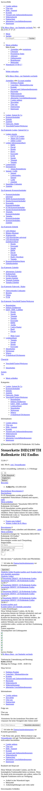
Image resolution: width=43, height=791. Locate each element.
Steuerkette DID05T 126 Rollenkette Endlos (18, 594)
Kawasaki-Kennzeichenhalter (13, 204)
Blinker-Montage (12, 233)
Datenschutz (10, 19)
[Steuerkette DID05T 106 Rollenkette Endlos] (18, 578)
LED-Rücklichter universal (16, 237)
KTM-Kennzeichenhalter (15, 207)
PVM (8, 297)
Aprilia (13, 325)
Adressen (14, 56)
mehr (3, 500)
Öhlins (8, 295)
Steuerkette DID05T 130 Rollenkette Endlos (18, 600)
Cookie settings (11, 6)
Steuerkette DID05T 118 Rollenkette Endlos (17, 587)
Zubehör (14, 182)
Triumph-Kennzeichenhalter (13, 213)
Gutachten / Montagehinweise (22, 85)
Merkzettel (15, 62)
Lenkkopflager (11, 338)
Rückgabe (14, 91)
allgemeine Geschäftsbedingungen (19, 21)
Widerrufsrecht (11, 17)
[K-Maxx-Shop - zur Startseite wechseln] (17, 28)
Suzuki (13, 158)
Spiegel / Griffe (11, 171)
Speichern (5, 570)
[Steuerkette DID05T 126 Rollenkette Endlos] (18, 591)
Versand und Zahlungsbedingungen (19, 15)
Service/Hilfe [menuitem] (16, 12)
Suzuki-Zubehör (12, 278)
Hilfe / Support (11, 10)
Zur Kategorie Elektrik (9, 227)
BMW (13, 145)
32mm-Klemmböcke (18, 169)
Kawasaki (14, 154)
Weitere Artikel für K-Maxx (16, 523)
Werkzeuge (10, 351)
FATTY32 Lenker (17, 136)
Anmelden (15, 49)
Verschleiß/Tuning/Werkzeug (17, 397)
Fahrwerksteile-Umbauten (15, 291)
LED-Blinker (11, 231)
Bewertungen (17, 491)
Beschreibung (6, 491)
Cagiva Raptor (16, 327)
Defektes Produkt (17, 83)
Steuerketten (10, 349)
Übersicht (14, 52)
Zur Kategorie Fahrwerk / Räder (13, 287)
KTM (13, 156)
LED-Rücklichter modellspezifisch (12, 241)
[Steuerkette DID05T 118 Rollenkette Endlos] (18, 585)
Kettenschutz (11, 274)
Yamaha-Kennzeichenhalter (13, 217)
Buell (13, 329)
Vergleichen (6, 478)
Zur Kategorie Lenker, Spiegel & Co (15, 130)
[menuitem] (24, 6)
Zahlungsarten (16, 58)
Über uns (9, 8)
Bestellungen (15, 60)
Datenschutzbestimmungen (23, 563)
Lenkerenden (11, 165)
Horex (13, 151)
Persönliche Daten (17, 54)
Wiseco (8, 353)
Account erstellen (24, 81)
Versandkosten (6, 738)
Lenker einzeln (11, 134)
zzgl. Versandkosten (17, 465)
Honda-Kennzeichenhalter (16, 201)
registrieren (27, 49)
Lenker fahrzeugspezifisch (16, 143)
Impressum (10, 23)
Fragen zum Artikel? (13, 521)
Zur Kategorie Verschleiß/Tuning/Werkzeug (17, 301)
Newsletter (15, 102)
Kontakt (9, 13)
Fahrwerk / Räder (12, 395)
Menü (8, 34)
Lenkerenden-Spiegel (16, 176)
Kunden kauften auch (22, 572)
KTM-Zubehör (11, 276)
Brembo (9, 293)
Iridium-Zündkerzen (13, 308)
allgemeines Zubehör (14, 272)
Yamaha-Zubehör (12, 282)
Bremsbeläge (11, 305)
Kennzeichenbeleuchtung (15, 261)
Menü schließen (12, 45)
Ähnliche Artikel (7, 572)
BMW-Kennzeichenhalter (15, 199)
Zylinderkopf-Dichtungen (15, 355)
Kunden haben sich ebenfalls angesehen (16, 607)
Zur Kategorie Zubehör (10, 267)
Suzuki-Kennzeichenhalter (16, 210)
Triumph (14, 160)
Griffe (13, 180)
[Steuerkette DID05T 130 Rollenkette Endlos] (18, 598)
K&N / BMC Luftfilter (14, 310)
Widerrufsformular (17, 96)
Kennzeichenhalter (13, 389)
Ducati (13, 147)
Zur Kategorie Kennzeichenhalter (13, 190)
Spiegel (13, 173)
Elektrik (9, 391)
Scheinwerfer (11, 235)
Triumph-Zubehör (12, 280)
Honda (13, 149)
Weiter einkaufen (12, 71)
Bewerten (4, 483)
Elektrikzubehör (12, 263)
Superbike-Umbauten (14, 184)
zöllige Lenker (16, 141)
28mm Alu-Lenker (17, 138)
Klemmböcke (11, 167)
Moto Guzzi (15, 336)
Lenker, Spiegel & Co (14, 386)
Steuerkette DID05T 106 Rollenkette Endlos (18, 581)
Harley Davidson (17, 257)
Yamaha (14, 162)
